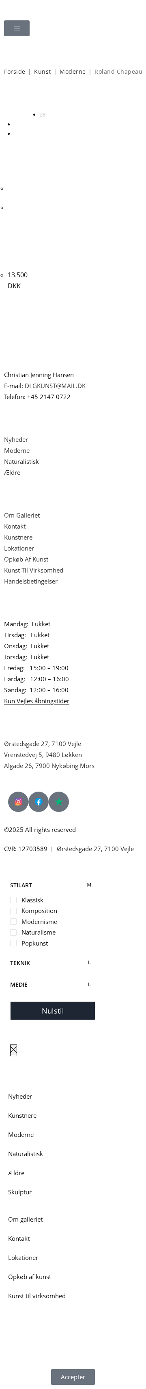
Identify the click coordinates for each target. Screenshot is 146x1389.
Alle (18, 133)
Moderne (73, 71)
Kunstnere (18, 537)
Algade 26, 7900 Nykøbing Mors (49, 765)
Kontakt (15, 526)
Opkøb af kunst (29, 1277)
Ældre (12, 472)
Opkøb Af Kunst (26, 559)
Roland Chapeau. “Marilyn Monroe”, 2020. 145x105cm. (21, 235)
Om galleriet (25, 1219)
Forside (15, 71)
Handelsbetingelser (31, 581)
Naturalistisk (22, 461)
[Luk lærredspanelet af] (13, 1050)
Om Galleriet (22, 515)
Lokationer (19, 548)
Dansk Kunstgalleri (41, 7)
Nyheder (16, 439)
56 (17, 124)
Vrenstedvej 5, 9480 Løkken (43, 754)
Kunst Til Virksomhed (33, 570)
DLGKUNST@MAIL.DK (55, 386)
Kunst (42, 71)
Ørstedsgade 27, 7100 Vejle (42, 743)
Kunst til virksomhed (37, 1296)
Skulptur (20, 1192)
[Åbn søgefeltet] (73, 51)
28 (42, 114)
